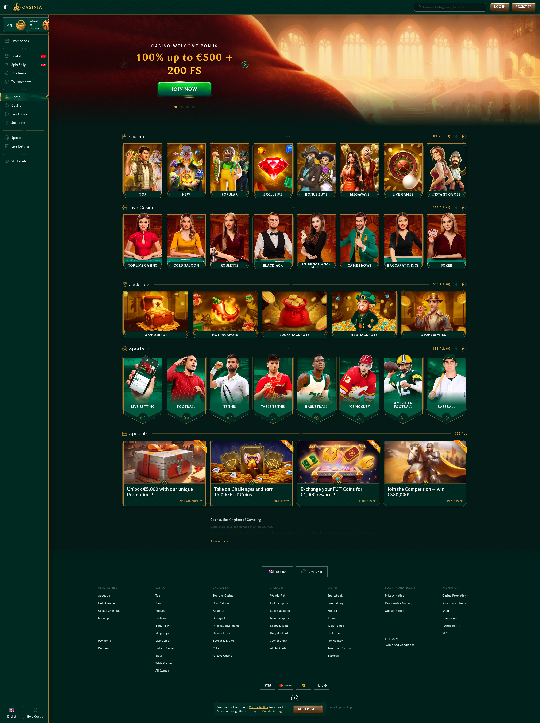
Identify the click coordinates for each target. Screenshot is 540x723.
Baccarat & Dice (224, 640)
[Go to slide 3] (187, 107)
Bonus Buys (163, 625)
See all (461, 433)
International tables (226, 625)
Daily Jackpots (279, 633)
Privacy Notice (394, 595)
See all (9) (441, 207)
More (319, 685)
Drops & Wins (279, 625)
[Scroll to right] (245, 64)
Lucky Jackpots (280, 610)
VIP (444, 633)
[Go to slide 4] (193, 107)
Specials (138, 433)
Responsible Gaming (398, 603)
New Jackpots (279, 618)
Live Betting (335, 603)
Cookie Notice (394, 610)
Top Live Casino (223, 595)
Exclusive (161, 618)
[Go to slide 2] (182, 107)
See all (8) (441, 284)
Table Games (163, 663)
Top (157, 595)
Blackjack (219, 618)
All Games (162, 670)
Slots (158, 655)
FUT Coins (391, 639)
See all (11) (441, 136)
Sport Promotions (454, 603)
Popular (160, 610)
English (281, 571)
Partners (103, 648)
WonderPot (277, 595)
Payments (104, 640)
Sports (136, 349)
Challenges (449, 618)
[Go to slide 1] (176, 107)
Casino (136, 137)
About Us (104, 595)
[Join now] (294, 71)
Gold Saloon (221, 603)
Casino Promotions (455, 595)
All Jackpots (278, 648)
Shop (445, 610)
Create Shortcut (109, 610)
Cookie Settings (272, 711)
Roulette (218, 610)
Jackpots (139, 284)
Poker (217, 648)
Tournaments (451, 625)
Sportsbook (335, 595)
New (158, 603)
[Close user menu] (6, 7)
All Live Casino (222, 655)
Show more (217, 541)
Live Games (163, 640)
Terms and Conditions (399, 645)
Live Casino (142, 208)
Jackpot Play (278, 640)
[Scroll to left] (124, 64)
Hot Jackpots (279, 603)
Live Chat (315, 571)
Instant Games (164, 648)
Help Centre (106, 603)
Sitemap (103, 618)
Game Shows (221, 633)
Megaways (162, 633)
